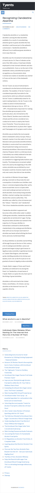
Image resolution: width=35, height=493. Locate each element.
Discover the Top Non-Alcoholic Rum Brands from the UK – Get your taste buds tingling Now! (18, 451)
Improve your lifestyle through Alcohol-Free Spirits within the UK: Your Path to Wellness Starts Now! (17, 382)
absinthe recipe (12, 299)
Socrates (21, 487)
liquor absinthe (17, 301)
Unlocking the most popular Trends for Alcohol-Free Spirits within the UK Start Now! (17, 405)
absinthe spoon (22, 299)
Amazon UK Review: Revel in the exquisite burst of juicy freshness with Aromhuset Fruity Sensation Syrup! (18, 364)
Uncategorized (21, 27)
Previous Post (9, 314)
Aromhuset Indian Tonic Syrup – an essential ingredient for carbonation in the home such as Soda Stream (18, 398)
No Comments (19, 322)
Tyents (8, 5)
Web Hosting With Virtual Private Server (18, 393)
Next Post (26, 326)
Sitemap (7, 475)
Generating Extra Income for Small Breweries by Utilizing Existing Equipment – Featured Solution (18, 357)
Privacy (7, 473)
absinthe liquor (17, 297)
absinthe (9, 297)
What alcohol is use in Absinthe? (16, 319)
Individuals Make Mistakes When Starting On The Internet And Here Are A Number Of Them (17, 332)
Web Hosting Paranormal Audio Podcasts (18, 431)
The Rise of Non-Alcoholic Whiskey (16, 457)
